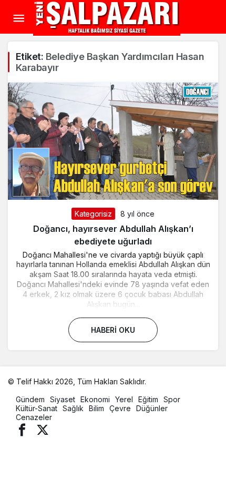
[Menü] (18, 18)
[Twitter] (42, 429)
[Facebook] (22, 429)
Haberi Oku (113, 329)
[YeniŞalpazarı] (106, 17)
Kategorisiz (93, 213)
